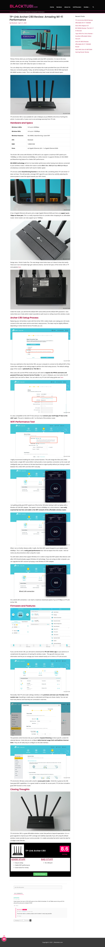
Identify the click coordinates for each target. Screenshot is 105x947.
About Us (67, 7)
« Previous (16, 920)
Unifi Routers (77, 7)
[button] (93, 7)
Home (52, 7)
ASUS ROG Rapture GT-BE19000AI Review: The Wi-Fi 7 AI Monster (84, 28)
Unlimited (24, 911)
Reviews (59, 7)
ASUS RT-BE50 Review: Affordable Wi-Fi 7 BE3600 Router (83, 44)
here (19, 267)
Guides (86, 7)
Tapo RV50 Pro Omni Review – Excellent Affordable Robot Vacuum (84, 36)
